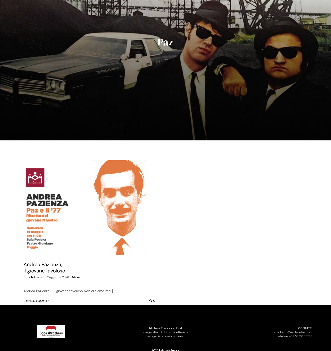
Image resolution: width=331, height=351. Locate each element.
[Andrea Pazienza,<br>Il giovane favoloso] (89, 207)
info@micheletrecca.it (297, 332)
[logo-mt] (51, 326)
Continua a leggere (35, 301)
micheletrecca (35, 277)
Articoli (75, 277)
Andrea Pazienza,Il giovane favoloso (44, 267)
